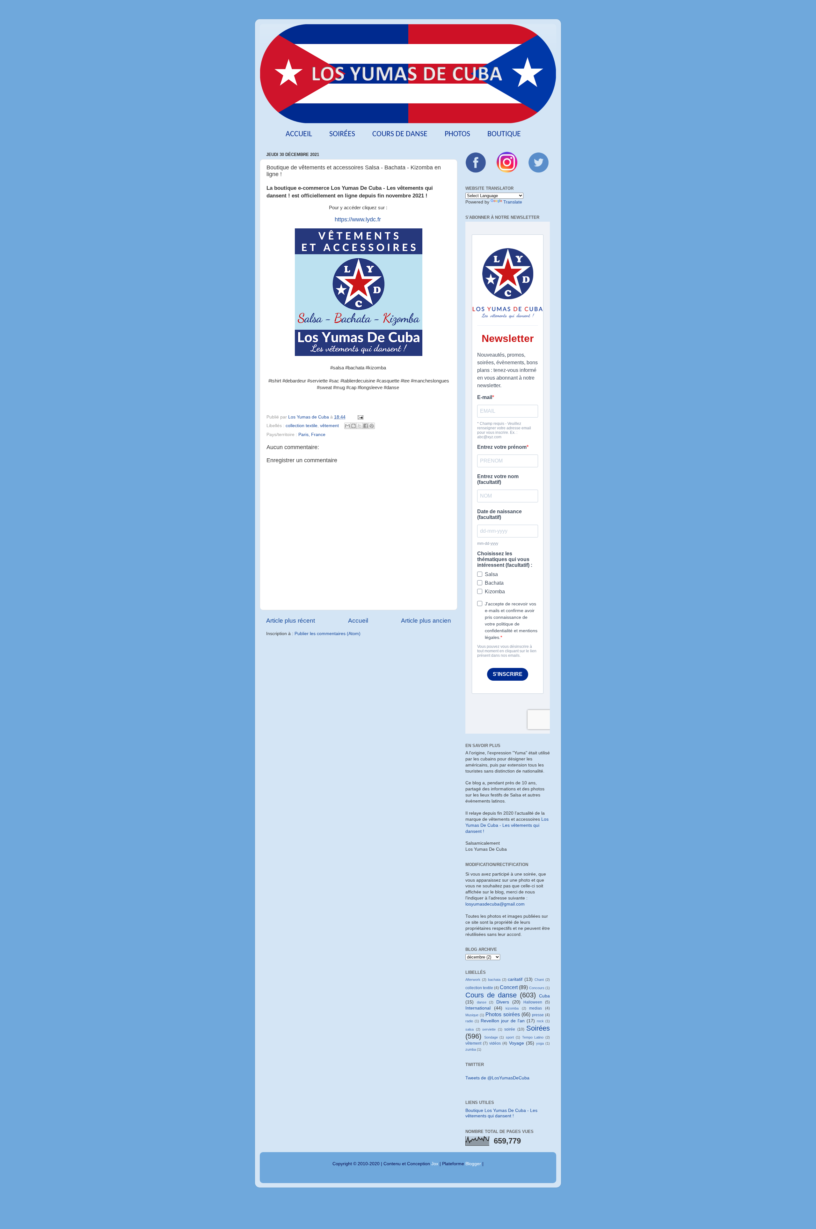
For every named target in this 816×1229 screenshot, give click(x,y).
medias (535, 1008)
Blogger (473, 1163)
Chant (539, 979)
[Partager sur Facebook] (365, 426)
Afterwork (472, 979)
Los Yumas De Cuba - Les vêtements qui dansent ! (507, 825)
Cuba (544, 996)
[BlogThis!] (353, 426)
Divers (502, 1002)
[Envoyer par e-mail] (347, 426)
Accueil (299, 134)
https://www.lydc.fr (358, 219)
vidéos (495, 1043)
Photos (457, 134)
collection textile (301, 425)
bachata (494, 979)
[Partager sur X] (359, 426)
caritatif (515, 979)
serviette (489, 1029)
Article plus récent (290, 620)
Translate (512, 202)
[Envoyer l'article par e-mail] (359, 417)
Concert (509, 987)
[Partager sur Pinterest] (371, 426)
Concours (536, 988)
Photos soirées (502, 1014)
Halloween (532, 1002)
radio (469, 1021)
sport (510, 1037)
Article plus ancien (426, 620)
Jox (434, 1163)
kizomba (512, 1008)
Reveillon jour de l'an (503, 1020)
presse (538, 1015)
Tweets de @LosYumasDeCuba (497, 1078)
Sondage (491, 1037)
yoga (540, 1043)
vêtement (329, 425)
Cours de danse (399, 134)
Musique (471, 1015)
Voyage (516, 1043)
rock (540, 1021)
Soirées (342, 134)
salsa (469, 1029)
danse (481, 1002)
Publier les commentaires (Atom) (328, 633)
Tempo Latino (533, 1037)
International (478, 1008)
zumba (470, 1049)
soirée (509, 1029)
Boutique (504, 134)
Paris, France (311, 434)
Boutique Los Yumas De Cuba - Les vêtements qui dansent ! (501, 1113)
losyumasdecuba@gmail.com (495, 904)
